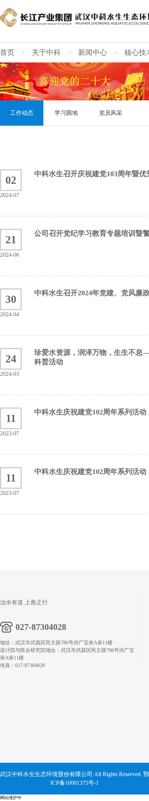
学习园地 (66, 113)
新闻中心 (92, 52)
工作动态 (21, 113)
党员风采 (110, 113)
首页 (7, 52)
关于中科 (46, 52)
